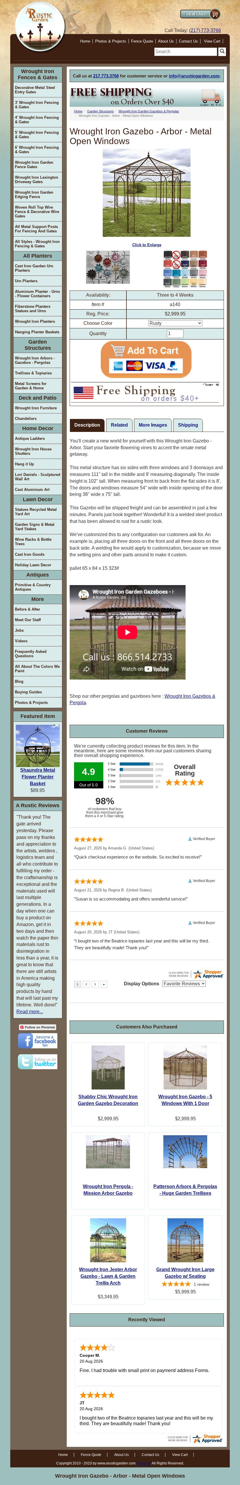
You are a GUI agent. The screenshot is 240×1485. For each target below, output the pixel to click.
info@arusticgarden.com (194, 75)
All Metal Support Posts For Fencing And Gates (36, 228)
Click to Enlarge (146, 245)
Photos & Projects (110, 41)
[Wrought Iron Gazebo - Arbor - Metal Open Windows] (108, 267)
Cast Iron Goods (29, 554)
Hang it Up (24, 464)
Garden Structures (38, 345)
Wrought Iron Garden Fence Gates (34, 164)
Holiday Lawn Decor (33, 565)
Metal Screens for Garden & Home (31, 385)
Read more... (29, 1011)
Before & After (27, 609)
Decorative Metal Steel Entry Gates (35, 89)
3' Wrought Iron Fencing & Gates (37, 104)
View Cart (212, 41)
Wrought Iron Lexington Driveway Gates (36, 179)
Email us (144, 1463)
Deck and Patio (37, 398)
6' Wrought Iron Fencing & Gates (37, 149)
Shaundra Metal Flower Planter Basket (37, 777)
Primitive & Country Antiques (33, 587)
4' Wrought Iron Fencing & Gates (37, 119)
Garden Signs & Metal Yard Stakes (34, 526)
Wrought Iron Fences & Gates (37, 74)
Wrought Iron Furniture (36, 408)
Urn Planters (26, 281)
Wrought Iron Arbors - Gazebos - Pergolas (35, 360)
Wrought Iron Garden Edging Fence (34, 194)
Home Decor (37, 428)
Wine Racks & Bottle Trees (33, 541)
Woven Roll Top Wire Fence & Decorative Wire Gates (37, 211)
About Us (166, 41)
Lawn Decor (38, 499)
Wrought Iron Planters (35, 321)
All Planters (37, 256)
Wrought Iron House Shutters (33, 451)
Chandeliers (26, 418)
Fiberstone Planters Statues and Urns (32, 308)
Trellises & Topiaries (33, 373)
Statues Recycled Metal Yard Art (36, 511)
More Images (153, 425)
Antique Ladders (30, 438)
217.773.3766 (106, 75)
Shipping (188, 425)
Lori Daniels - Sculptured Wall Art (37, 476)
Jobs (19, 630)
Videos (21, 641)
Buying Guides (28, 692)
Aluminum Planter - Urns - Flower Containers (37, 293)
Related (119, 425)
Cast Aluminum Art (32, 489)
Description (87, 425)
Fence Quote (142, 41)
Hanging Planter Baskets (37, 332)
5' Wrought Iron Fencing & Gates (37, 134)
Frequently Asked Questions (31, 653)
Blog (19, 681)
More (37, 599)
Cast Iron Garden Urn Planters (34, 268)
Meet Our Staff (28, 620)
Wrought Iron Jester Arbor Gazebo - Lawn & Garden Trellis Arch (108, 1276)
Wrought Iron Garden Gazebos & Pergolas (149, 111)
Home (85, 41)
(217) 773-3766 (205, 30)
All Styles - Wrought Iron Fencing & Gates (37, 243)
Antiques (37, 575)
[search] (185, 52)
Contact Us (188, 41)
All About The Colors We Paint (37, 668)
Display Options (141, 983)
